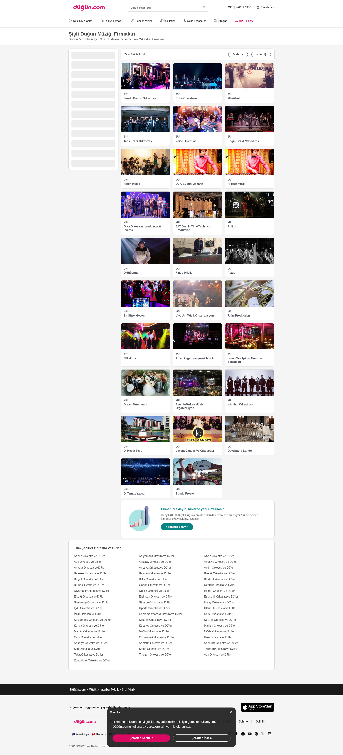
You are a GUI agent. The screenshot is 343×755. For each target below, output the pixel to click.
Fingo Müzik (184, 272)
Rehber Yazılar (143, 20)
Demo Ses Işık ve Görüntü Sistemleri (245, 360)
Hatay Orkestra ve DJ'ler (219, 602)
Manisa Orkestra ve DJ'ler (220, 625)
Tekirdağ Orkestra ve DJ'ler (220, 648)
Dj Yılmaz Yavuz (134, 493)
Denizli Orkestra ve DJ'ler (219, 584)
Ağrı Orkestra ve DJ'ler (87, 561)
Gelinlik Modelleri (196, 20)
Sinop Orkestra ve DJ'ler (154, 648)
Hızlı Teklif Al (246, 20)
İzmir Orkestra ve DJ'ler (88, 614)
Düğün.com (78, 689)
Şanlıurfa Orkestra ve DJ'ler (221, 642)
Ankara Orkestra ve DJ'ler (89, 567)
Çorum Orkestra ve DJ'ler (154, 584)
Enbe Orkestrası (186, 98)
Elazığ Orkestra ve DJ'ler (89, 596)
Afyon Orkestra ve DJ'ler (219, 556)
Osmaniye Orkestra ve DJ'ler (156, 637)
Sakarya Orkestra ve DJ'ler (90, 642)
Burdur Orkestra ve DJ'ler (219, 579)
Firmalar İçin (267, 7)
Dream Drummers (135, 404)
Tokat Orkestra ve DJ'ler (88, 654)
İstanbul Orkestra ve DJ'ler (220, 608)
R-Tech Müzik (236, 183)
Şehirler (243, 721)
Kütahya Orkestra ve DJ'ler (155, 625)
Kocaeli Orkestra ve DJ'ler (220, 619)
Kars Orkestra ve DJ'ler (218, 614)
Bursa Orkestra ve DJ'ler (89, 584)
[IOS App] (257, 707)
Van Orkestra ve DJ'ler (218, 654)
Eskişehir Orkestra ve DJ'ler (221, 596)
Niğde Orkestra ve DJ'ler (219, 631)
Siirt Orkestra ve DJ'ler (87, 648)
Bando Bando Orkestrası (140, 98)
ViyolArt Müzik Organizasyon (195, 315)
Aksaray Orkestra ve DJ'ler (155, 561)
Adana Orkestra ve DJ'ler (89, 556)
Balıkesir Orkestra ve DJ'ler (90, 573)
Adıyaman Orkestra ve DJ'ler (156, 556)
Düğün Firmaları (114, 20)
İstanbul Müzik (109, 689)
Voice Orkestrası (186, 141)
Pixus (231, 272)
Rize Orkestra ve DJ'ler (218, 637)
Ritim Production (239, 315)
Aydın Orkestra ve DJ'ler (219, 567)
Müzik (92, 689)
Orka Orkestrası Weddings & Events (142, 228)
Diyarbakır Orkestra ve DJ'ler (91, 590)
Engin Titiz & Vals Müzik (243, 141)
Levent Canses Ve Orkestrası (195, 450)
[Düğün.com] (89, 8)
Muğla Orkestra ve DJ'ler (154, 631)
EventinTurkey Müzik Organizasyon (189, 406)
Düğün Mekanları (83, 20)
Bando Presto (185, 493)
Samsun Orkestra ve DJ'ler (155, 642)
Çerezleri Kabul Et (141, 737)
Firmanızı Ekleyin (177, 526)
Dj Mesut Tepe (133, 450)
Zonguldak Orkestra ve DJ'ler (92, 660)
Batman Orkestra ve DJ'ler (155, 573)
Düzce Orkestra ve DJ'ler (154, 590)
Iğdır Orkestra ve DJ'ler (88, 608)
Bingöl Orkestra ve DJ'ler (89, 579)
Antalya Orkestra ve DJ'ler (155, 567)
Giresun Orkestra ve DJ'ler (155, 602)
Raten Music (132, 183)
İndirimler (169, 20)
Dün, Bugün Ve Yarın (189, 183)
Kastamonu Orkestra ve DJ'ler (92, 619)
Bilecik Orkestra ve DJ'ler (219, 573)
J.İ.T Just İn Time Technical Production (193, 228)
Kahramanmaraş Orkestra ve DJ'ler (160, 614)
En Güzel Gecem (134, 315)
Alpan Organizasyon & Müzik (195, 358)
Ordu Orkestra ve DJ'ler (88, 637)
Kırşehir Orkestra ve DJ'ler (155, 619)
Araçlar (222, 20)
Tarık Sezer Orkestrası (138, 141)
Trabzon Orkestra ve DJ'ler (155, 654)
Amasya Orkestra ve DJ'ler (220, 561)
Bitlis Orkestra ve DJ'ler (153, 579)
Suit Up (232, 226)
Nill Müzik (130, 358)
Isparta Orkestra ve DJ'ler (154, 608)
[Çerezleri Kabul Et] (231, 712)
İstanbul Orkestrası (240, 404)
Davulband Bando (240, 450)
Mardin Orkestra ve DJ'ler (89, 631)
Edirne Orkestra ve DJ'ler (219, 590)
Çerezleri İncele (202, 737)
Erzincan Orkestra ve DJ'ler (156, 596)
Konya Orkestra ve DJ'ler (89, 625)
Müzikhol (233, 98)
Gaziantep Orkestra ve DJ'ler (91, 602)
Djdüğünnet (131, 272)
